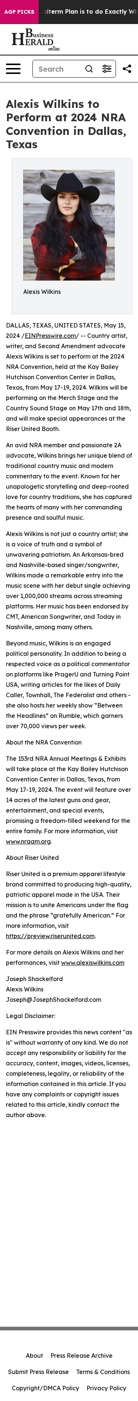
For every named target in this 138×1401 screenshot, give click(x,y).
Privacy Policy (106, 1388)
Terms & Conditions (103, 1371)
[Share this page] (127, 68)
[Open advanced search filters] (107, 68)
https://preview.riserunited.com (50, 936)
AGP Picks (19, 12)
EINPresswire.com (50, 335)
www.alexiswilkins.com (92, 962)
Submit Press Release (38, 1371)
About (34, 1355)
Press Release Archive (81, 1355)
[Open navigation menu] (13, 68)
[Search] (89, 68)
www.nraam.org (28, 841)
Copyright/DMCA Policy (45, 1388)
